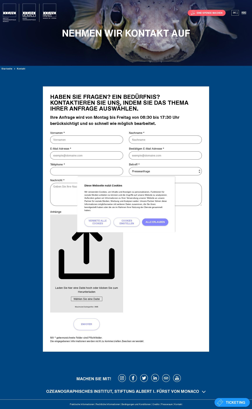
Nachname (137, 132)
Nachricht (57, 180)
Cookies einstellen (127, 221)
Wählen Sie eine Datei (87, 299)
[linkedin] (155, 378)
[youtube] (177, 378)
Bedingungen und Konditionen (136, 404)
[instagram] (122, 378)
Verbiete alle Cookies (98, 221)
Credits (156, 404)
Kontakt (178, 404)
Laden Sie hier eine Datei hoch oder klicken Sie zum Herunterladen (86, 289)
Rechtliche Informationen (108, 404)
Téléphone (57, 164)
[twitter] (144, 378)
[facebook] (133, 378)
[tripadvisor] (166, 378)
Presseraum (167, 404)
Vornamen (57, 132)
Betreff (134, 164)
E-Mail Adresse (60, 148)
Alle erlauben (155, 222)
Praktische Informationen (82, 404)
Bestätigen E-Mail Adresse (146, 148)
